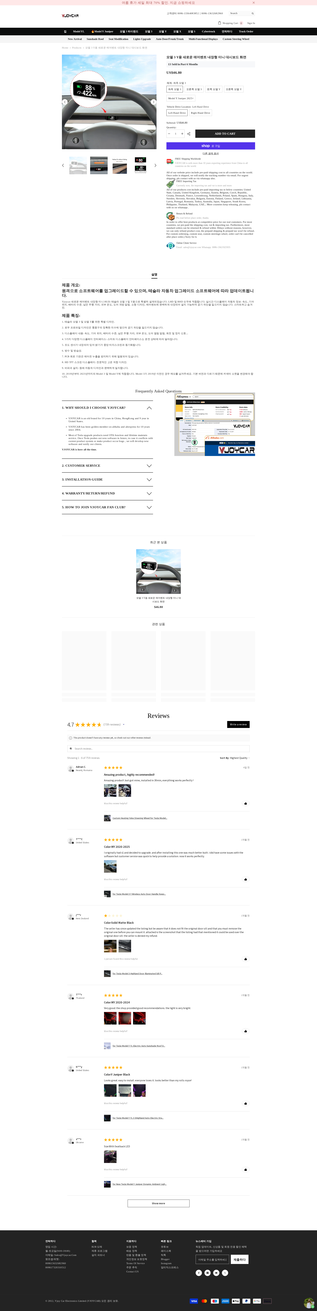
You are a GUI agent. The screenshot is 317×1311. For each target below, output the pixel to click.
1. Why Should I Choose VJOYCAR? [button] (93, 406)
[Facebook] (199, 1271)
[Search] (242, 11)
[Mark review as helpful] (246, 801)
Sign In (251, 21)
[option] (109, 100)
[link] (214, 423)
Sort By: (224, 756)
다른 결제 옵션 (211, 152)
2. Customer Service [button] (81, 464)
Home (65, 46)
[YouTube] (216, 1271)
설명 (154, 272)
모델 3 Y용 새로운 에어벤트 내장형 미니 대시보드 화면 (158, 598)
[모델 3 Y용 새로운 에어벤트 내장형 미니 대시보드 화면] (158, 570)
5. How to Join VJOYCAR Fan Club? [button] (94, 505)
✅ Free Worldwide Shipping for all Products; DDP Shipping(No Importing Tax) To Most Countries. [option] (158, 2)
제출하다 (240, 1258)
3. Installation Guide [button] (82, 478)
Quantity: (171, 125)
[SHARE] (190, 132)
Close (253, 1)
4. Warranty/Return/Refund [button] (88, 491)
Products (76, 46)
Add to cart (225, 132)
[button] (65, 100)
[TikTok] (207, 1271)
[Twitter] (225, 1271)
